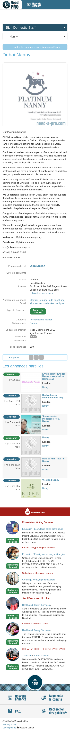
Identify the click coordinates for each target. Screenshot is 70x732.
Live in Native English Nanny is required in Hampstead (53, 376)
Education (27, 529)
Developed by (9, 727)
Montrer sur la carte (43, 293)
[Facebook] (31, 357)
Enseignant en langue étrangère (49, 554)
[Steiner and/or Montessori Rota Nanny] (31, 424)
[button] (35, 682)
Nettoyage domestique (44, 579)
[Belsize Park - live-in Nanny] (31, 466)
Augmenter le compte (52, 698)
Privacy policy (9, 724)
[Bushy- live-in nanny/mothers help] (31, 403)
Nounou (34, 323)
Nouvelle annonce (17, 698)
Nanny (45, 387)
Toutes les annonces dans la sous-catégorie (36, 47)
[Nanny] (31, 445)
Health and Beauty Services (36, 605)
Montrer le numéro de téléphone (47, 300)
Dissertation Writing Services (37, 522)
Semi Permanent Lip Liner (36, 598)
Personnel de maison (41, 319)
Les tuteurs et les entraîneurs (48, 529)
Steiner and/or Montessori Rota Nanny (50, 419)
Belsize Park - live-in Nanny (53, 459)
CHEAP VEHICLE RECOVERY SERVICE (44, 649)
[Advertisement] (35, 16)
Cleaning (26, 579)
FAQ (17, 711)
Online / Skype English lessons (38, 547)
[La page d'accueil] (10, 4)
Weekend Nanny (50, 480)
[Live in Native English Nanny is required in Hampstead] (31, 382)
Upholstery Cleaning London (37, 573)
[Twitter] (36, 357)
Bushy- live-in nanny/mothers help (52, 396)
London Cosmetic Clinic (35, 623)
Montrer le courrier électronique (47, 303)
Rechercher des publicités (52, 711)
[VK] (41, 357)
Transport (27, 655)
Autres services (41, 655)
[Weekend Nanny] (31, 488)
